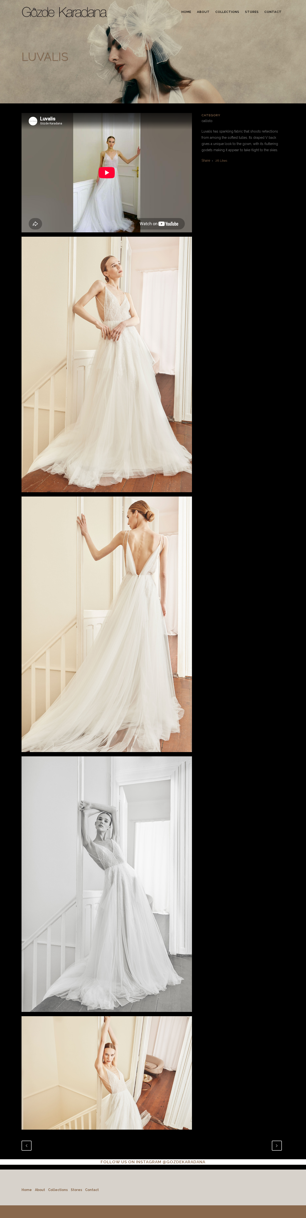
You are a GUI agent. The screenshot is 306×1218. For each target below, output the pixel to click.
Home (27, 1190)
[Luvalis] (107, 366)
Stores (76, 1190)
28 (221, 160)
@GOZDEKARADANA (184, 1161)
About (40, 1190)
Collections (58, 1190)
